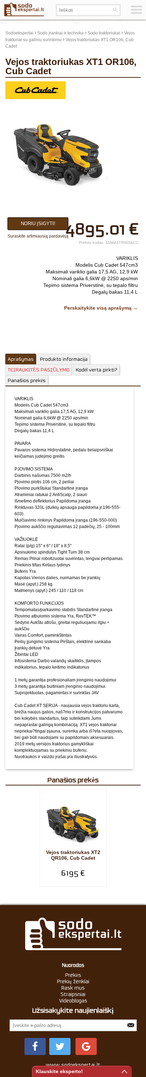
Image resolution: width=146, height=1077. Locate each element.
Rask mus (73, 988)
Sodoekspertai (19, 33)
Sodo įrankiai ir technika (60, 33)
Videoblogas (73, 1000)
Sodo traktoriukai (104, 33)
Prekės (73, 975)
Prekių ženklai (73, 981)
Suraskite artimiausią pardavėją (37, 236)
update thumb (124, 86)
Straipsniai (73, 994)
